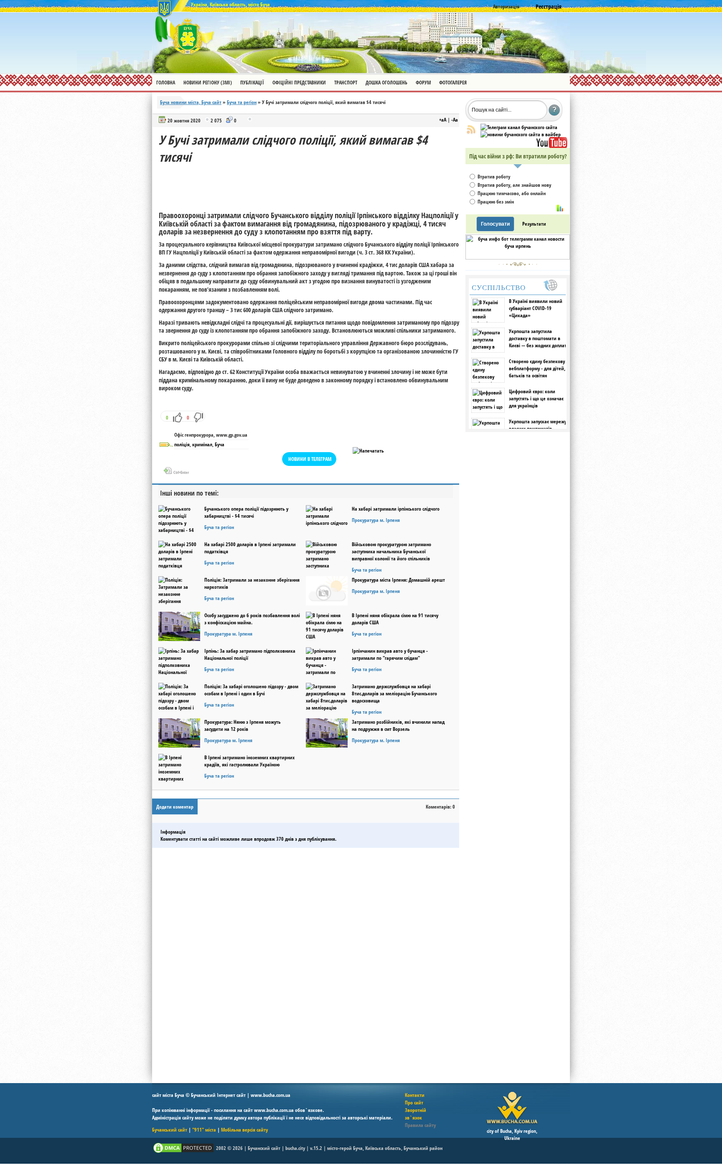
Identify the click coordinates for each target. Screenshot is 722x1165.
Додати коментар (174, 806)
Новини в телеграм (309, 459)
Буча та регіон (242, 102)
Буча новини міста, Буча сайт (190, 102)
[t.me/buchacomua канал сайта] (518, 127)
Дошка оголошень (386, 82)
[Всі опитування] (560, 208)
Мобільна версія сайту (244, 1129)
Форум (423, 82)
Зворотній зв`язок (415, 1113)
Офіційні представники (299, 82)
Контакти (415, 1095)
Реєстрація (549, 6)
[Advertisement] (311, 184)
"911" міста (204, 1129)
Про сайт (414, 1102)
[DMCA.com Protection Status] (183, 1152)
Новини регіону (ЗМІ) (207, 82)
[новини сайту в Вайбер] (520, 134)
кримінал (202, 444)
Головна (165, 82)
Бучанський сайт (169, 1129)
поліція (182, 444)
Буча (219, 444)
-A (454, 119)
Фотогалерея (453, 82)
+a (442, 119)
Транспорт (345, 82)
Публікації (252, 82)
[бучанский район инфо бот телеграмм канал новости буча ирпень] (517, 257)
